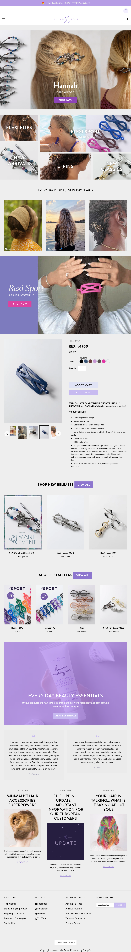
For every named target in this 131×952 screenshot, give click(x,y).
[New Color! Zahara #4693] (113, 604)
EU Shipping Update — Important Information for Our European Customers (65, 807)
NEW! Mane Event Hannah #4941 (22, 553)
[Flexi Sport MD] (17, 604)
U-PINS (65, 166)
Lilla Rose (74, 341)
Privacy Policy (73, 923)
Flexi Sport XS (49, 628)
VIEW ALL (84, 485)
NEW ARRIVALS (19, 161)
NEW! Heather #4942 (65, 553)
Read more (87, 3)
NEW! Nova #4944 (108, 553)
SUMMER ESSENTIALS (85, 137)
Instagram (42, 908)
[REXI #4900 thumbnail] (11, 430)
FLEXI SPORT (85, 131)
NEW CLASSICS (112, 166)
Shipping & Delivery (14, 913)
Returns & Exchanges (15, 918)
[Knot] (81, 604)
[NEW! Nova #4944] (108, 522)
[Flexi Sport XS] (49, 604)
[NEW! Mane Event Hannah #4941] (23, 522)
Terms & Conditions (75, 918)
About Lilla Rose (74, 903)
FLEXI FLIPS (19, 127)
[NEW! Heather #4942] (65, 522)
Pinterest (41, 913)
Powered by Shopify (80, 950)
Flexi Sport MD (17, 628)
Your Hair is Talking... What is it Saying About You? (108, 802)
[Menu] (3, 19)
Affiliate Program (74, 908)
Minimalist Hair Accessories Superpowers (23, 800)
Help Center (10, 903)
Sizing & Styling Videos (16, 908)
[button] (61, 248)
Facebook (42, 903)
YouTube (41, 918)
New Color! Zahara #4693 (113, 628)
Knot (82, 628)
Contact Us (9, 923)
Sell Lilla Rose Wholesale (78, 913)
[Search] (127, 19)
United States (64, 942)
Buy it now (83, 392)
